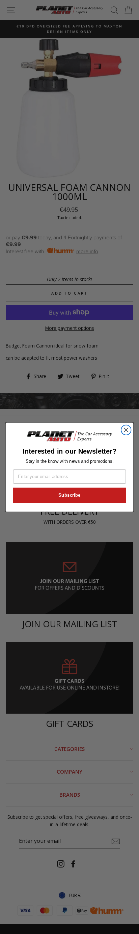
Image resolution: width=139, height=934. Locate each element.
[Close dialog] (126, 430)
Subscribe (69, 495)
